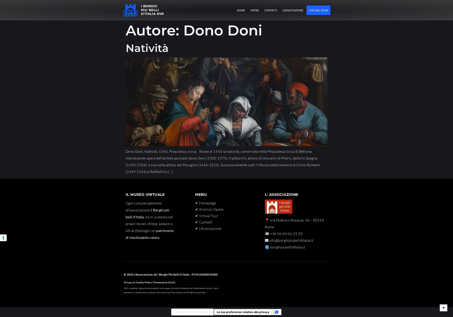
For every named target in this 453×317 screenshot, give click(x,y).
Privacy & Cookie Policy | (138, 282)
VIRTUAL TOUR (318, 10)
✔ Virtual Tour (206, 216)
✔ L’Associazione (208, 228)
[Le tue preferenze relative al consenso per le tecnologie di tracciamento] (3, 237)
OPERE (254, 10)
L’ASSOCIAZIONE (293, 10)
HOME (241, 10)
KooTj (171, 282)
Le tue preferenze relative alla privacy (243, 312)
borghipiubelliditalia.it (287, 247)
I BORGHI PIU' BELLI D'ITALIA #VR (152, 10)
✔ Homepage (205, 203)
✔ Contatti (203, 222)
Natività (147, 48)
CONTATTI (270, 10)
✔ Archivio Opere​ (209, 209)
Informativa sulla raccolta (192, 312)
